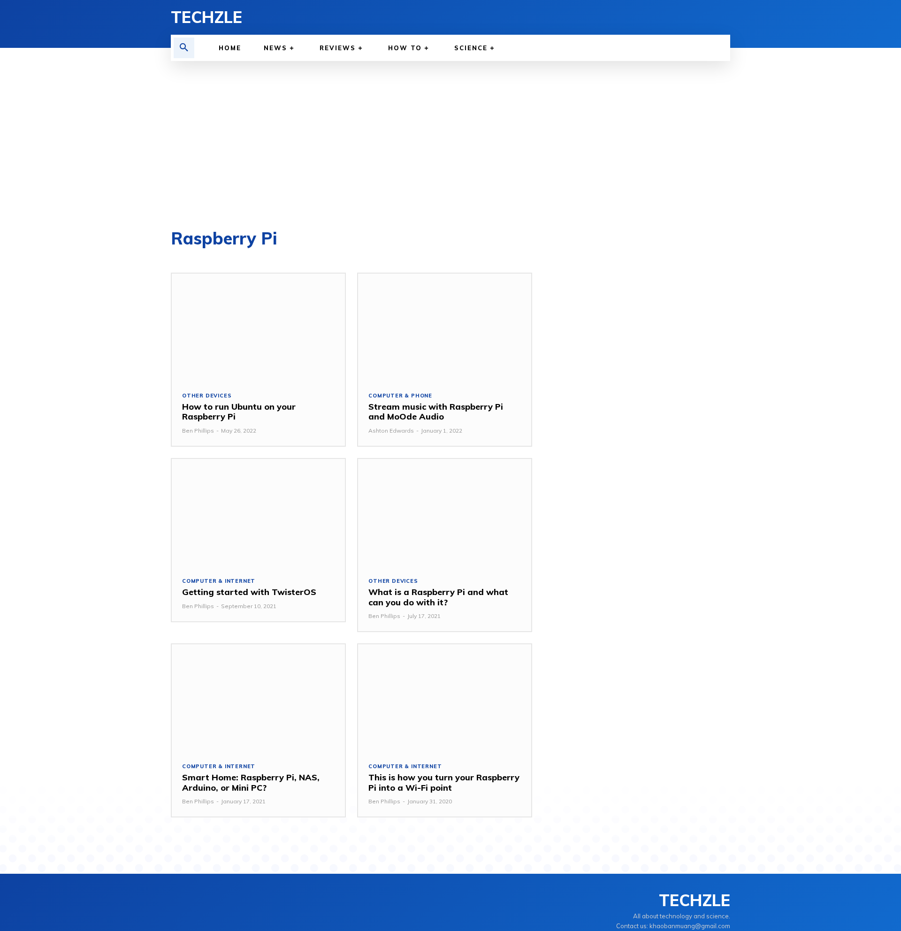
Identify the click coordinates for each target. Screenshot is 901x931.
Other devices (206, 395)
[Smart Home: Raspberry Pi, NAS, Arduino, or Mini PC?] (258, 698)
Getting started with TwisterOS (249, 592)
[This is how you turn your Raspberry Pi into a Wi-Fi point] (444, 698)
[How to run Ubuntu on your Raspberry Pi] (258, 327)
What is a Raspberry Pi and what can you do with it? (438, 597)
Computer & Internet (218, 581)
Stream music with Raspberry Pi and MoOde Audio (435, 411)
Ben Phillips (198, 430)
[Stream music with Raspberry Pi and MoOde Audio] (444, 327)
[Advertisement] (450, 131)
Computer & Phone (400, 395)
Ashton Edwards (391, 430)
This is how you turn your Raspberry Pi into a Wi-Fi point (443, 782)
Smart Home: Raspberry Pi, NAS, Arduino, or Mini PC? (251, 782)
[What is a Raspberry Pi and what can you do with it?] (444, 512)
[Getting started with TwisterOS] (258, 512)
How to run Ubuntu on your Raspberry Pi (239, 411)
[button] (184, 48)
